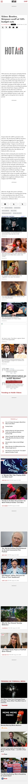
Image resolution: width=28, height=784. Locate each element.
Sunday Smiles (9, 426)
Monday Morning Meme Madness (11, 725)
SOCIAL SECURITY (17, 213)
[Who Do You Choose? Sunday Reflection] (14, 614)
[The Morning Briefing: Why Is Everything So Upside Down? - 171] (14, 765)
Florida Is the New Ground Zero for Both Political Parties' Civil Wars (14, 501)
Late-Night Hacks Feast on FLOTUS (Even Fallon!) (14, 650)
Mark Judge (4, 555)
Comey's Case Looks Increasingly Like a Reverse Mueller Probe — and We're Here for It (13, 749)
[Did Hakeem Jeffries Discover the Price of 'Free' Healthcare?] (14, 566)
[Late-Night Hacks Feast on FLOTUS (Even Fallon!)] (14, 640)
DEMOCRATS (17, 207)
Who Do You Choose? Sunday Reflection (12, 624)
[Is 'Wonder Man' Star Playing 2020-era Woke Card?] (14, 466)
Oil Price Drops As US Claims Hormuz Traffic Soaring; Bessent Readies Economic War (14, 432)
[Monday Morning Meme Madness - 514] (14, 716)
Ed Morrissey (5, 24)
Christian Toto (5, 480)
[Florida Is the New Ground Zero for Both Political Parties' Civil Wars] (14, 491)
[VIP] (25, 1)
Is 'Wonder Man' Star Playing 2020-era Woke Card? (14, 476)
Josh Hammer (5, 506)
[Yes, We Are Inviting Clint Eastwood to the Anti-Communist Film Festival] (14, 539)
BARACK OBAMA (8, 207)
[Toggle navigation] (2, 1)
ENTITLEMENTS (5, 210)
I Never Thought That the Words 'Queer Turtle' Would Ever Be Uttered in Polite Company (14, 438)
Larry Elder (4, 580)
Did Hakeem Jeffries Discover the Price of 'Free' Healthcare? (13, 576)
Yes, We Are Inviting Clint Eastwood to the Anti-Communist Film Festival (14, 550)
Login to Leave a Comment (14, 382)
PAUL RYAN (13, 210)
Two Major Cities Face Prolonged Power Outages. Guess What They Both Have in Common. (13, 700)
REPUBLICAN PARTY (6, 213)
